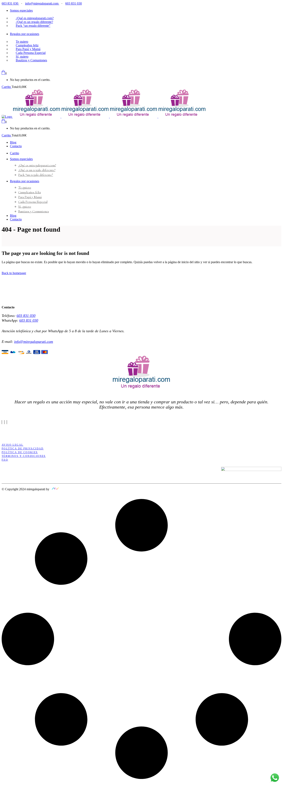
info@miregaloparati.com (42, 3)
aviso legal (12, 444)
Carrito (7, 87)
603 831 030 (10, 3)
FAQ (5, 459)
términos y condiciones (24, 456)
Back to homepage (14, 273)
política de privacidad (23, 448)
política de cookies (20, 452)
